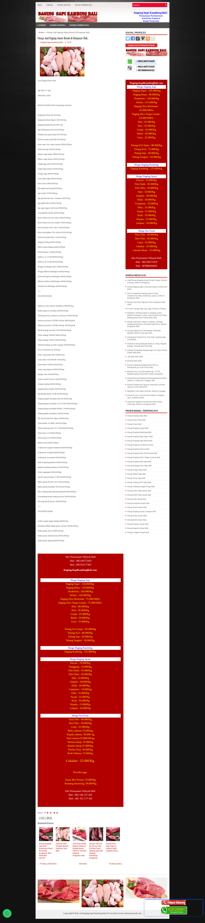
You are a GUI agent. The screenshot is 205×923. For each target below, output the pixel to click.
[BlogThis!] (43, 818)
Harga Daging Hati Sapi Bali (139, 461)
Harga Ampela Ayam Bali (138, 503)
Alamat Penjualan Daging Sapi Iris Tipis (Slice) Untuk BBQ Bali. (147, 351)
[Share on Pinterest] (54, 812)
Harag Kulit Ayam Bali (136, 520)
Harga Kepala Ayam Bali (137, 528)
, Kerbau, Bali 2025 (135, 356)
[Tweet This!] (47, 812)
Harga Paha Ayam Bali (137, 515)
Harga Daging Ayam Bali (138, 428)
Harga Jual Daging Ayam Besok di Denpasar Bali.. (63, 38)
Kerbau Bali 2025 (134, 360)
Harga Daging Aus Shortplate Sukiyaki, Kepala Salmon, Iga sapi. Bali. (144, 331)
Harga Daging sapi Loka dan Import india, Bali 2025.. (147, 287)
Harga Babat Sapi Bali (136, 474)
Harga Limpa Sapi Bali (137, 469)
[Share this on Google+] (51, 812)
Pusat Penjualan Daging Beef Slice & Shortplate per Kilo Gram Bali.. (142, 366)
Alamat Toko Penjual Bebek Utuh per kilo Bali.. (62, 847)
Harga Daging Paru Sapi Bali (139, 465)
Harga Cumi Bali (134, 424)
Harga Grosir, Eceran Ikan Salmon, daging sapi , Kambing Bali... (145, 396)
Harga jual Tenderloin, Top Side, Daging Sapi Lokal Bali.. (146, 338)
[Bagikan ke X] (45, 818)
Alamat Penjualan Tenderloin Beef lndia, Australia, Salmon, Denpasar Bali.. (144, 402)
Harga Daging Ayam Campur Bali (141, 511)
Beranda (83, 863)
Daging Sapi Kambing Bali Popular (141, 45)
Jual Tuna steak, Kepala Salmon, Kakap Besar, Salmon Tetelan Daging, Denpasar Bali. (79, 849)
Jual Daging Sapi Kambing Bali (92, 913)
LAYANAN (49, 5)
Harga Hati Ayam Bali (136, 499)
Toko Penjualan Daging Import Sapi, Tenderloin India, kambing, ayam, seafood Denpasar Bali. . (145, 295)
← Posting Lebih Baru (47, 863)
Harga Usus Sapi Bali (136, 478)
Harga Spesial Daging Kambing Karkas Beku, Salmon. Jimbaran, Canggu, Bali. (147, 379)
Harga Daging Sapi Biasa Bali (139, 440)
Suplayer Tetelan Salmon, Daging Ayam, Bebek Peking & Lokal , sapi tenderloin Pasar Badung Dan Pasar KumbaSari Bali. (147, 315)
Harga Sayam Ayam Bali (137, 524)
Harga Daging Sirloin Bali (138, 449)
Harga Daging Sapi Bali (137, 415)
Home (41, 32)
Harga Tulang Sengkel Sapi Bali (141, 486)
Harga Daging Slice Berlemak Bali (142, 453)
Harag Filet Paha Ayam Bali (139, 495)
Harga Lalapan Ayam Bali (138, 532)
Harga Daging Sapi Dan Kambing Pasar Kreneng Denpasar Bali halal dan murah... (46, 850)
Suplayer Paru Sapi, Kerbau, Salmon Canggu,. (146, 391)
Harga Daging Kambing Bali (139, 432)
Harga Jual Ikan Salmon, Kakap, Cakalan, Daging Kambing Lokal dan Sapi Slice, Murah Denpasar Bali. (146, 324)
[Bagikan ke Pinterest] (51, 818)
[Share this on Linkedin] (57, 812)
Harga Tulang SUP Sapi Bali (139, 482)
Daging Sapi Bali (64, 5)
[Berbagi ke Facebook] (48, 818)
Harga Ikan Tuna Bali (136, 420)
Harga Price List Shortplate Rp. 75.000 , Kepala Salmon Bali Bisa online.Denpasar (145, 372)
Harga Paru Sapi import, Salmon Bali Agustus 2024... (112, 847)
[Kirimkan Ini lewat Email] (40, 818)
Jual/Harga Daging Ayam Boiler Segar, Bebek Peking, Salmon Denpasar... (147, 281)
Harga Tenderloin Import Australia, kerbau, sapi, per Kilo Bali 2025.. (146, 385)
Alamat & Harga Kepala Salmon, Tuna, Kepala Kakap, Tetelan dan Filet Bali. (146, 344)
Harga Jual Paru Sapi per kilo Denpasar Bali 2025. (146, 303)
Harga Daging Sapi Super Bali (140, 436)
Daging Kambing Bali (83, 5)
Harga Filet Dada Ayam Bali (139, 490)
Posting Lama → (116, 863)
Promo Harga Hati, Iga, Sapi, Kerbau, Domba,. (147, 308)
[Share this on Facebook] (45, 812)
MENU (40, 5)
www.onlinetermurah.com (130, 913)
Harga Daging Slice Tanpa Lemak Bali (143, 457)
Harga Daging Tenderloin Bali (140, 445)
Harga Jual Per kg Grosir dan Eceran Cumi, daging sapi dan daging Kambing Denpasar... (96, 850)
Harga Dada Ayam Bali (137, 507)
